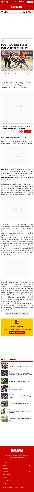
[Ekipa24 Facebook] (2, 2)
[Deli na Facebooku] (3, 73)
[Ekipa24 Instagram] (7, 2)
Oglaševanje (26, 455)
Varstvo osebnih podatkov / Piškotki (17, 457)
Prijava (30, 2)
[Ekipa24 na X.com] (4, 2)
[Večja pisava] (31, 73)
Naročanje (20, 455)
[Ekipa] (16, 7)
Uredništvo (14, 455)
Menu (6, 12)
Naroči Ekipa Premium (17, 332)
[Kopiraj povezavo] (8, 73)
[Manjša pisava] (25, 73)
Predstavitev (8, 455)
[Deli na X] (5, 73)
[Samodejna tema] (16, 2)
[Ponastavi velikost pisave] (28, 73)
